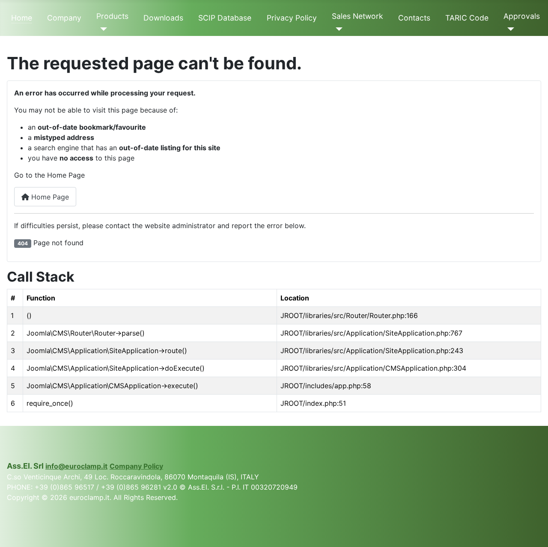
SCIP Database (224, 17)
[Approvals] (508, 29)
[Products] (101, 29)
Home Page (49, 197)
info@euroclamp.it (76, 466)
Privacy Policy (292, 17)
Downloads (163, 17)
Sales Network (357, 16)
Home (21, 17)
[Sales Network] (337, 29)
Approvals (521, 16)
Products (112, 16)
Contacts (414, 17)
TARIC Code (466, 17)
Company (64, 17)
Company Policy (136, 466)
